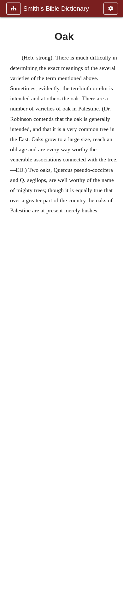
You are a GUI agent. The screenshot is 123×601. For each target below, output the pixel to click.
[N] (7, 300)
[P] (115, 300)
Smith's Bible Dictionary (56, 8)
